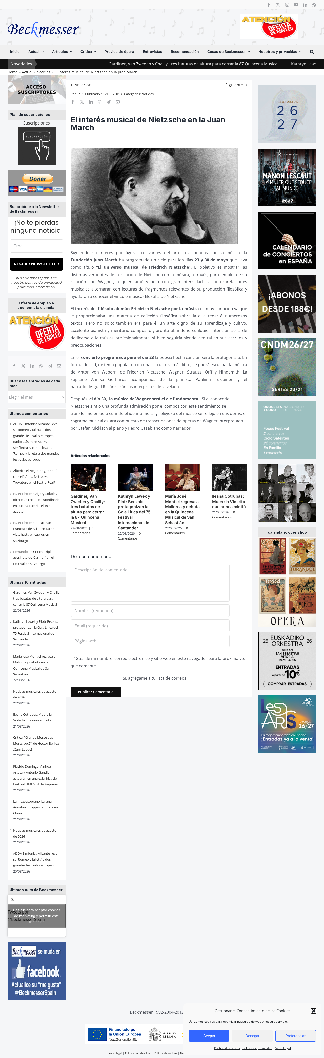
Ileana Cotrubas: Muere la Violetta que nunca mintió (229, 501)
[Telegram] (50, 365)
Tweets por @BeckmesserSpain (34, 915)
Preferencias (295, 1036)
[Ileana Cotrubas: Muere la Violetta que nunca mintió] (229, 467)
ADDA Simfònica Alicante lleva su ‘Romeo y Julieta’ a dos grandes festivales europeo (35, 859)
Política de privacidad (257, 1048)
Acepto (209, 1036)
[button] (313, 1010)
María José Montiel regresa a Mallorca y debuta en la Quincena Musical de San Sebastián (182, 509)
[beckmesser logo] (43, 18)
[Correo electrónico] (59, 365)
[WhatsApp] (41, 365)
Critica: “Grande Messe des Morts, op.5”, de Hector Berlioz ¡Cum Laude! (36, 743)
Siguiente (234, 85)
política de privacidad (43, 282)
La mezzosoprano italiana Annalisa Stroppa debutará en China (35, 807)
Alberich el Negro (26, 470)
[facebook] (269, 5)
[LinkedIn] (32, 365)
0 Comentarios (82, 530)
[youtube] (296, 5)
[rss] (314, 5)
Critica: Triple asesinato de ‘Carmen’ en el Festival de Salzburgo (33, 557)
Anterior (83, 85)
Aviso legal (115, 1053)
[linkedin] (305, 5)
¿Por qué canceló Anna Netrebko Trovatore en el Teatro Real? (35, 476)
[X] (23, 365)
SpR (80, 94)
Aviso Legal (283, 1048)
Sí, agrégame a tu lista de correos (154, 678)
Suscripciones (36, 123)
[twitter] (278, 5)
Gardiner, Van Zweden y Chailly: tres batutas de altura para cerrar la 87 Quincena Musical (148, 64)
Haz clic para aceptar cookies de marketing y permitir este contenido (36, 915)
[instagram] (287, 5)
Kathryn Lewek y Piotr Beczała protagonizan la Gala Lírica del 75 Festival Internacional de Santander (134, 512)
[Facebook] (14, 365)
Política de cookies (227, 1048)
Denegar (252, 1036)
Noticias (147, 94)
